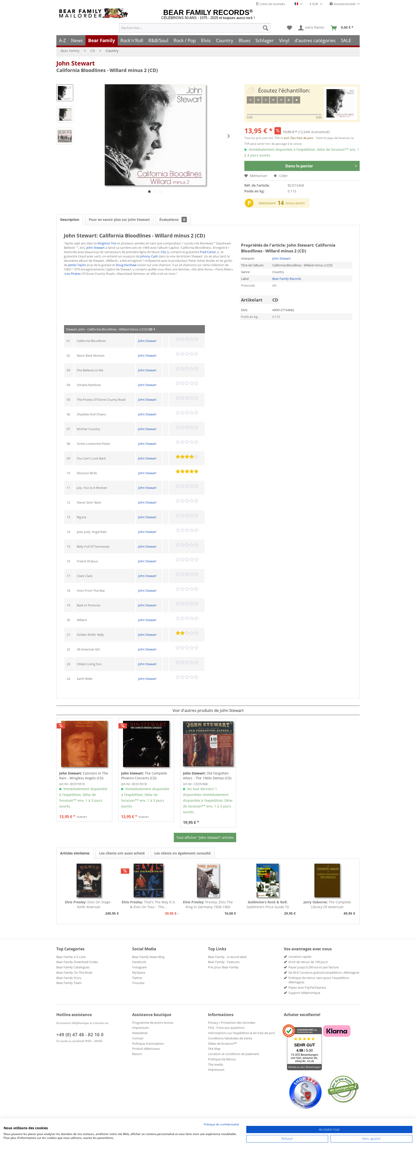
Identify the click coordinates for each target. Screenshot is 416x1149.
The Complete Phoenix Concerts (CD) (144, 775)
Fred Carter (208, 252)
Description (69, 219)
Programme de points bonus (152, 1022)
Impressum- (141, 1027)
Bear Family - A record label (227, 957)
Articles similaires (75, 853)
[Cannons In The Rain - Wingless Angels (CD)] (84, 744)
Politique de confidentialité (221, 1124)
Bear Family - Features (224, 962)
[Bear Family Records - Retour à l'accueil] (94, 13)
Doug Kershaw (126, 265)
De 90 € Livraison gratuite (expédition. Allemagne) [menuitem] (323, 972)
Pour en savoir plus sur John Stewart (119, 219)
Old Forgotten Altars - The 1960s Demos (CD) (207, 775)
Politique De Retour (222, 1059)
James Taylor (77, 265)
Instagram (139, 967)
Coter (283, 175)
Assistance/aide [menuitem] (344, 4)
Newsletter (140, 1033)
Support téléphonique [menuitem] (304, 993)
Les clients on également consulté (182, 853)
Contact (137, 1038)
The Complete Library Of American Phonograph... (327, 904)
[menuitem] (195, 28)
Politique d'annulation (148, 1043)
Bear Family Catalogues (73, 967)
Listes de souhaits (272, 4)
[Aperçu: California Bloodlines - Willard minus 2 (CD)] (64, 92)
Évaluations (172, 219)
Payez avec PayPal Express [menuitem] (307, 987)
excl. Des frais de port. (299, 138)
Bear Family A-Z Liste (71, 957)
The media (215, 1064)
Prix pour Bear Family (223, 967)
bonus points (295, 203)
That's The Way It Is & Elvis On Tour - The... (148, 904)
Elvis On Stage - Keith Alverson (88, 904)
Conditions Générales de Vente (230, 1038)
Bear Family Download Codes (77, 962)
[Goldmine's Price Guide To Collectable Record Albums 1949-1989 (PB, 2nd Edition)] (267, 880)
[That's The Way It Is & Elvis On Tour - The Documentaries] (148, 880)
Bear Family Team (69, 983)
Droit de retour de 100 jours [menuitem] (308, 962)
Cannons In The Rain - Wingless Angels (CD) (83, 775)
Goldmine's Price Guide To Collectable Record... (268, 904)
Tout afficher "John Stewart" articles (205, 837)
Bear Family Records (286, 278)
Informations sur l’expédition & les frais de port (241, 1033)
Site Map (214, 1048)
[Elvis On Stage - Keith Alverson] (88, 880)
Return (137, 1054)
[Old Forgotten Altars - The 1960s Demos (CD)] (208, 744)
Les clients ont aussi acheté (122, 853)
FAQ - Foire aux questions (226, 1027)
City (163, 252)
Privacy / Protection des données (231, 1022)
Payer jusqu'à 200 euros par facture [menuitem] (313, 967)
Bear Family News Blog (148, 957)
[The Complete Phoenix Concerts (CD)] (146, 744)
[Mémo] (289, 28)
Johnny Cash (149, 256)
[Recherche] (265, 28)
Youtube (138, 983)
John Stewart (75, 63)
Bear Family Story (68, 978)
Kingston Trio (107, 243)
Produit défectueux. (146, 1048)
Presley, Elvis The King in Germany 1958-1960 (208, 904)
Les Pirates (73, 273)
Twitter (137, 978)
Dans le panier (299, 166)
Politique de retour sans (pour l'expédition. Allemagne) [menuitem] (319, 980)
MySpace (138, 972)
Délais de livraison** (222, 1043)
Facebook (139, 962)
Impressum (216, 1069)
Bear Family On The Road (74, 972)
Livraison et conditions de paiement (233, 1054)
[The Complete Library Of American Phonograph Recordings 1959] (327, 880)
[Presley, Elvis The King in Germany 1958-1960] (208, 880)
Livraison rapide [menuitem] (299, 956)
